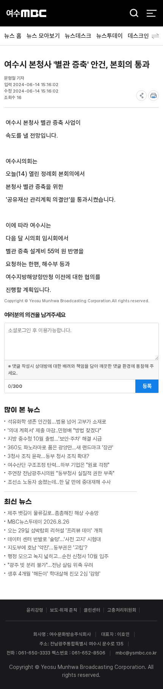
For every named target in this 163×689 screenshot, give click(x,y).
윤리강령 (35, 610)
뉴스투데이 (109, 35)
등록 (147, 386)
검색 (132, 13)
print (153, 95)
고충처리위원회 (121, 610)
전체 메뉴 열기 (151, 13)
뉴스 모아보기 (43, 35)
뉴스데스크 (78, 35)
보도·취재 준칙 (63, 610)
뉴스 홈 (13, 35)
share (141, 95)
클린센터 (92, 610)
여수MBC (26, 13)
